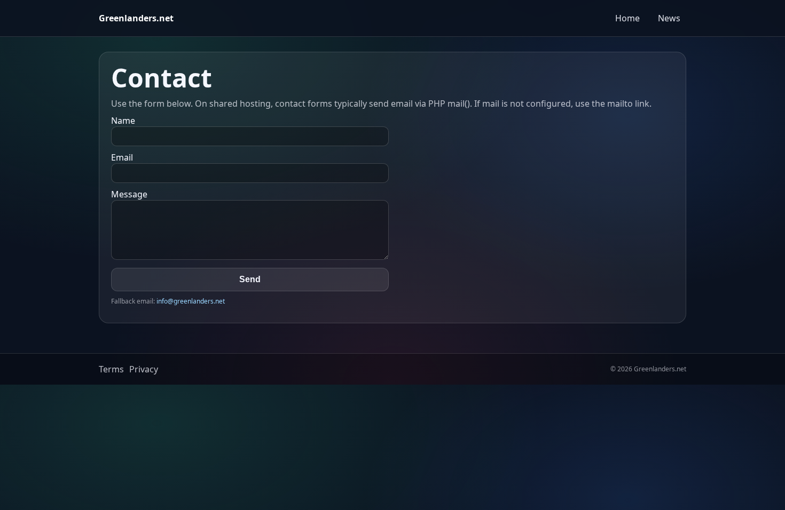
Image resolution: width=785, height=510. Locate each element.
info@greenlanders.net (190, 301)
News (669, 18)
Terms (111, 369)
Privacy (143, 369)
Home (627, 18)
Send (250, 279)
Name (123, 120)
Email (122, 157)
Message (129, 194)
